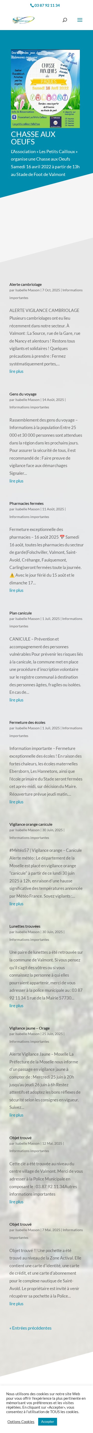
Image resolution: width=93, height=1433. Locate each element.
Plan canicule (20, 612)
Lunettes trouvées (24, 926)
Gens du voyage (22, 393)
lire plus (16, 371)
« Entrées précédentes (30, 1328)
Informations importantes (29, 407)
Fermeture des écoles (27, 722)
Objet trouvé (20, 1137)
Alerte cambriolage (25, 284)
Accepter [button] (47, 1422)
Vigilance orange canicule (30, 824)
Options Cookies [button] (20, 1422)
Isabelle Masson (27, 290)
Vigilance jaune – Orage (29, 1028)
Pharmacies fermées (26, 503)
